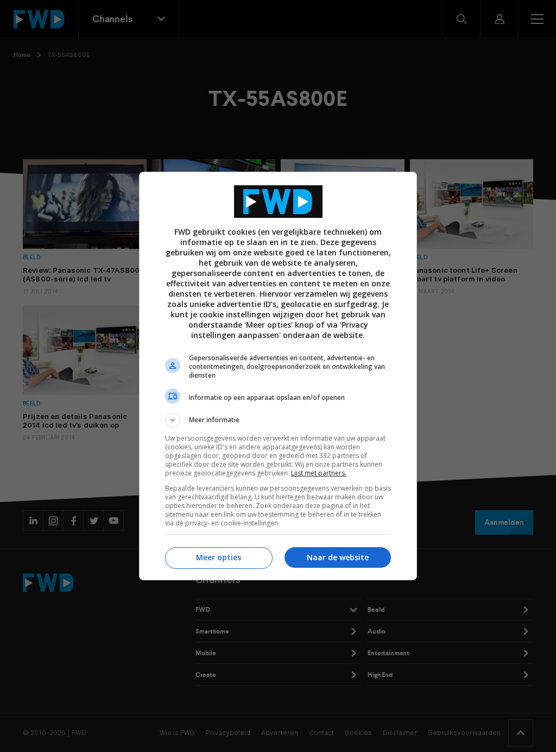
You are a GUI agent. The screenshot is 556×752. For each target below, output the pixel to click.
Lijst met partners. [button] (318, 473)
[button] (278, 420)
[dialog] (278, 376)
